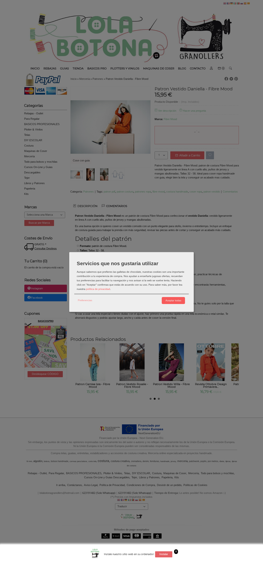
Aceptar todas (173, 300)
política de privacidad (98, 289)
